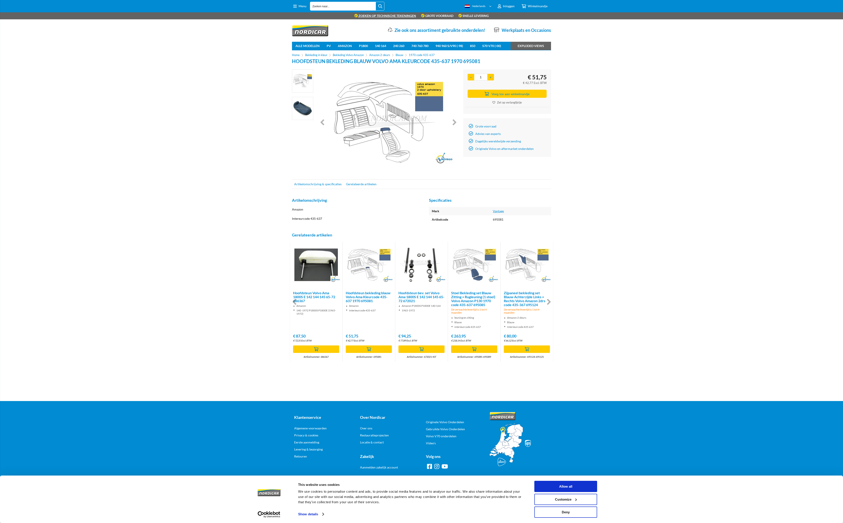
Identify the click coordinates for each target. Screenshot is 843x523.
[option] (302, 81)
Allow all (565, 486)
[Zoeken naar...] (380, 6)
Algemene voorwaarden (310, 428)
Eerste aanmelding (306, 442)
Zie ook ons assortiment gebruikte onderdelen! (439, 30)
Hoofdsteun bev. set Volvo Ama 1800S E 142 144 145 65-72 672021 (421, 297)
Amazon (345, 46)
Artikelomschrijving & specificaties (318, 184)
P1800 (363, 46)
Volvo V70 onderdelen (441, 436)
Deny (566, 512)
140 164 (380, 46)
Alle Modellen (307, 46)
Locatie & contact (372, 442)
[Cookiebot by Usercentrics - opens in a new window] (269, 514)
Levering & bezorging (308, 449)
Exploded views (531, 46)
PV (329, 46)
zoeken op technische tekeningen (387, 16)
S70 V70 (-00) (491, 46)
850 (472, 46)
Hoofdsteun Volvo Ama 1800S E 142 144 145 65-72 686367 (314, 297)
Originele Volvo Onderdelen (445, 422)
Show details (308, 514)
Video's (431, 443)
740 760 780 (420, 46)
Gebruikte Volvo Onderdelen (445, 429)
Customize (563, 499)
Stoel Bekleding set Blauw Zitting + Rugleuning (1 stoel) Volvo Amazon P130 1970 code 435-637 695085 (473, 299)
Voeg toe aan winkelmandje (511, 94)
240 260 (398, 46)
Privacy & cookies (306, 435)
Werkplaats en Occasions (526, 30)
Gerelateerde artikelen (361, 184)
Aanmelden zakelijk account (379, 467)
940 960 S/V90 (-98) (449, 46)
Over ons (366, 428)
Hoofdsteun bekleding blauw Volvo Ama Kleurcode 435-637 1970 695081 (368, 297)
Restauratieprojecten (374, 435)
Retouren (300, 456)
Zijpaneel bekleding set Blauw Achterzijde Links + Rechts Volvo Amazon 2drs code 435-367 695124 (524, 299)
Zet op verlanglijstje (509, 102)
